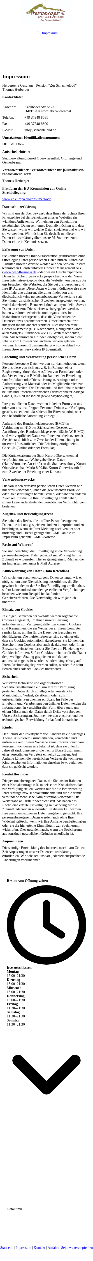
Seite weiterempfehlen (77, 1247)
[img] (46, 12)
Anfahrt (53, 1247)
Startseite (6, 1247)
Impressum (23, 1247)
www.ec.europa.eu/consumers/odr (26, 199)
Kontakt (39, 1247)
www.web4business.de (19, 272)
